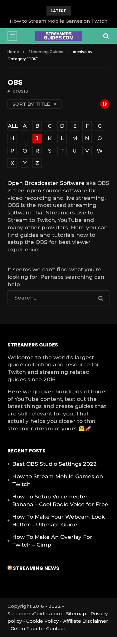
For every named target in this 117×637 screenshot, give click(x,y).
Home (13, 51)
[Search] (106, 36)
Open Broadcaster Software (46, 183)
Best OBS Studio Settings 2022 (54, 464)
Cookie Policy (42, 621)
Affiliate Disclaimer (85, 621)
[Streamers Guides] (58, 36)
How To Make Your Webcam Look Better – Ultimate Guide (58, 521)
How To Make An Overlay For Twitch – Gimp (52, 541)
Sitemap (76, 613)
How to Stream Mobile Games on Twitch (58, 21)
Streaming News (36, 568)
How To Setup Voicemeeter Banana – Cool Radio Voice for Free (60, 500)
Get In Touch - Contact (38, 628)
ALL (12, 126)
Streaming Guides (45, 51)
